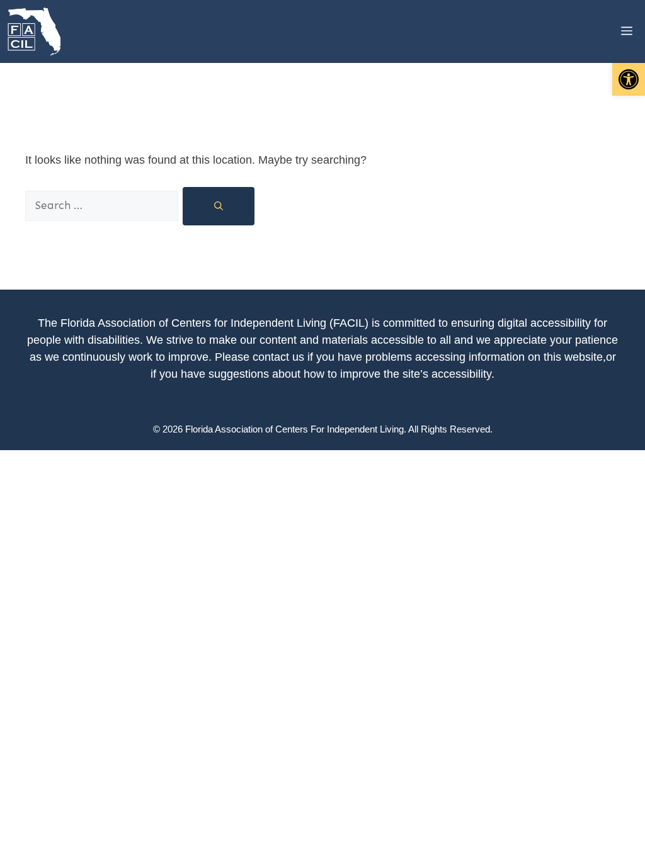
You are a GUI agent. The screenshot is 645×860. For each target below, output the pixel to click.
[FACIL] (35, 31)
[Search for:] (103, 205)
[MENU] (617, 31)
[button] (628, 79)
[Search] (218, 206)
